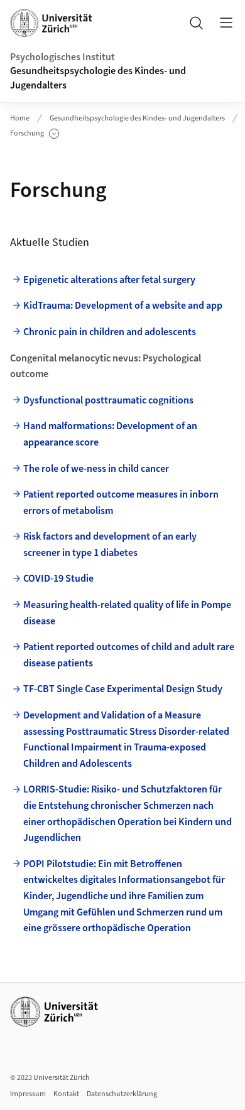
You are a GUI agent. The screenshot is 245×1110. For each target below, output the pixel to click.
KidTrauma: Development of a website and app (122, 305)
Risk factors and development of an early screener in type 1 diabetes (110, 545)
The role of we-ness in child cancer (96, 469)
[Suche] (196, 23)
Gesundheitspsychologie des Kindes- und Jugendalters (98, 78)
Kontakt (66, 1094)
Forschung (34, 133)
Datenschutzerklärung (122, 1094)
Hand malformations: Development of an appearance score (110, 434)
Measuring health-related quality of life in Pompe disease (127, 613)
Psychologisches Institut (62, 57)
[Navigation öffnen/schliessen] (226, 23)
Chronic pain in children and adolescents (109, 332)
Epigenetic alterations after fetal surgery (109, 280)
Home (20, 118)
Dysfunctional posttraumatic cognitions (108, 400)
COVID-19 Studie (58, 578)
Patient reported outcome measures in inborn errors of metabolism (121, 503)
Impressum (28, 1094)
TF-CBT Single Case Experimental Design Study (123, 689)
